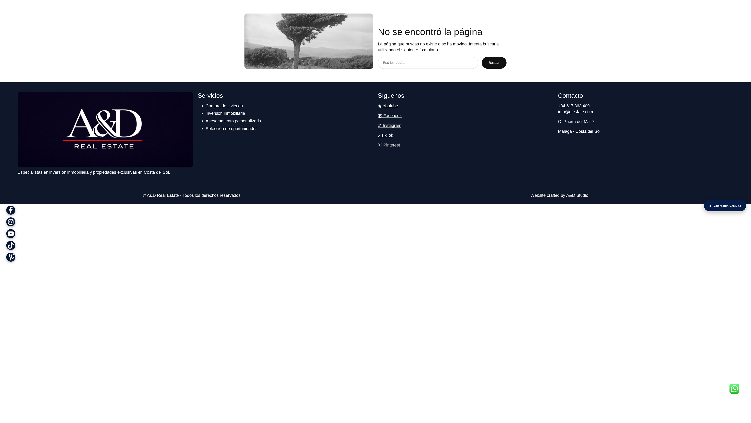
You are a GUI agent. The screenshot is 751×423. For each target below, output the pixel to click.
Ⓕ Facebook (390, 115)
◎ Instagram (389, 125)
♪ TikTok (385, 135)
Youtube (390, 105)
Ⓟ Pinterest (389, 145)
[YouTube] (10, 233)
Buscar (494, 63)
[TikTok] (10, 245)
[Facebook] (10, 210)
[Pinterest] (10, 257)
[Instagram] (10, 221)
